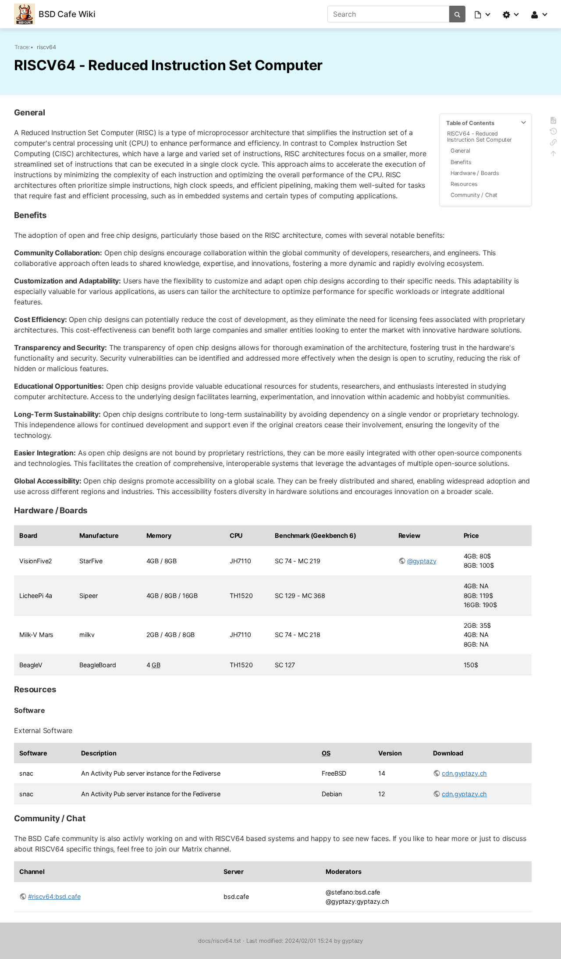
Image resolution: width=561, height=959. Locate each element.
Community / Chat (474, 195)
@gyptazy (422, 561)
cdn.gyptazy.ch (464, 773)
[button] (483, 14)
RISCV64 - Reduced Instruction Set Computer (479, 136)
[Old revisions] (553, 132)
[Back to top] (553, 154)
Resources (464, 184)
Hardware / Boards (475, 173)
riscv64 (46, 47)
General (460, 150)
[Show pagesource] (553, 121)
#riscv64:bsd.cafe (54, 896)
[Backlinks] (553, 143)
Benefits (461, 162)
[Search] (457, 14)
